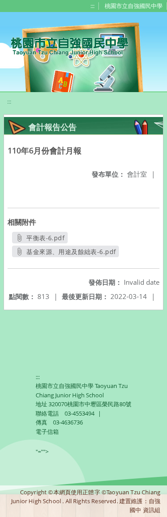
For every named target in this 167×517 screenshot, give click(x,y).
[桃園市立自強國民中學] (65, 45)
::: (92, 6)
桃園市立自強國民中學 (134, 6)
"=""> (42, 452)
